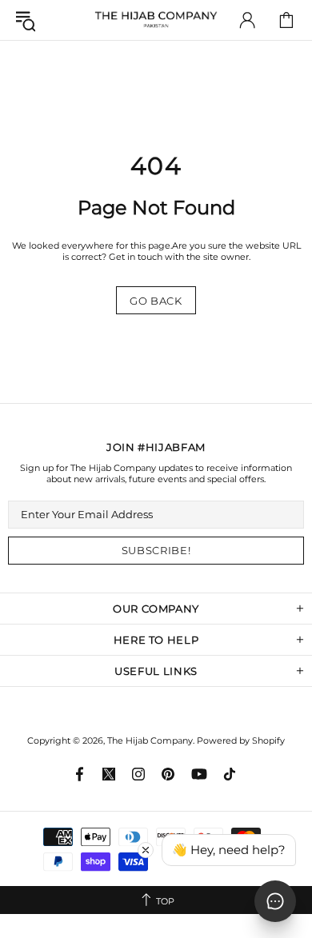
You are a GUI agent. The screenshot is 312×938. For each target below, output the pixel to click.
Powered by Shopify (241, 740)
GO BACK (156, 300)
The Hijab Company (156, 20)
